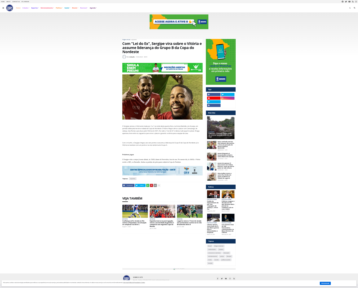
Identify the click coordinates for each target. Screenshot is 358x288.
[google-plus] (228, 101)
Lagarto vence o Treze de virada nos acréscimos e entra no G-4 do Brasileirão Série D (189, 222)
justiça (222, 256)
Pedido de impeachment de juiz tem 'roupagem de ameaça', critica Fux (213, 205)
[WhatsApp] (147, 185)
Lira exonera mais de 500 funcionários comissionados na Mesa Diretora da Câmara (228, 228)
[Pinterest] (151, 185)
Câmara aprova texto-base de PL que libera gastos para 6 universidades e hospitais (213, 228)
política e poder (226, 260)
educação (226, 253)
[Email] (155, 185)
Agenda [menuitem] (93, 8)
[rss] (353, 1)
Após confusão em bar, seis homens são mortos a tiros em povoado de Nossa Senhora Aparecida (226, 145)
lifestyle (229, 256)
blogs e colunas (218, 246)
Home (3, 1)
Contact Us (16, 1)
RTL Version (25, 1)
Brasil (209, 246)
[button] (3, 8)
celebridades (212, 249)
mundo (217, 260)
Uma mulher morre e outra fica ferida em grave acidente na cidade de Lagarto (224, 176)
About (8, 1)
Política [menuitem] (59, 8)
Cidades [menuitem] (25, 8)
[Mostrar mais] (159, 185)
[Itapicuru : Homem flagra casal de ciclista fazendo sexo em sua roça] (220, 127)
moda (210, 260)
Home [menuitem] (18, 8)
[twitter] (346, 1)
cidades (221, 249)
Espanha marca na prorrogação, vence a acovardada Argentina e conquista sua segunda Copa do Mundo (162, 223)
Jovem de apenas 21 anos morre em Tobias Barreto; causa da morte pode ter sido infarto (226, 165)
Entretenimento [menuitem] (47, 8)
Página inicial (126, 39)
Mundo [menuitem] (74, 8)
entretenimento (212, 256)
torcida (210, 263)
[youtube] (349, 1)
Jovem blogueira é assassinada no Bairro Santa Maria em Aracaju (226, 155)
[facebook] (343, 1)
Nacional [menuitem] (83, 8)
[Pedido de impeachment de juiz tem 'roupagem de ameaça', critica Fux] (213, 194)
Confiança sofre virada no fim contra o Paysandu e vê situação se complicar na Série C (134, 222)
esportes (134, 39)
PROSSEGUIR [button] (325, 283)
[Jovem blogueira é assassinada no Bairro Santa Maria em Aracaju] (211, 157)
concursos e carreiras (214, 253)
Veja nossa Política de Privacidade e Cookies (134, 282)
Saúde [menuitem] (67, 8)
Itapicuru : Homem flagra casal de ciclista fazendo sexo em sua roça (220, 135)
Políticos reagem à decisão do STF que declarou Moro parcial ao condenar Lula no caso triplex (228, 205)
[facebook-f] (217, 278)
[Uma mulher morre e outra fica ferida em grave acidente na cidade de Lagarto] (211, 177)
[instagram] (356, 1)
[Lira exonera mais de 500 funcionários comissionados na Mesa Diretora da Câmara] (228, 218)
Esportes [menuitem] (34, 8)
